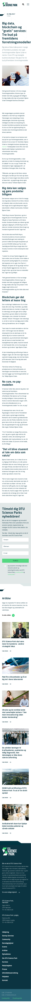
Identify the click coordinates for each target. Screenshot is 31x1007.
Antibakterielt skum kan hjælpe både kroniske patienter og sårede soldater (14, 826)
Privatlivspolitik (17, 998)
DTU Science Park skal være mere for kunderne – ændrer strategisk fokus (13, 644)
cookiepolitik (11, 574)
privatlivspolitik (19, 572)
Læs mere (5, 651)
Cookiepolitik (6, 998)
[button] (23, 4)
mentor (4, 147)
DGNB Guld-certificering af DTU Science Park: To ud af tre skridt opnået (14, 790)
